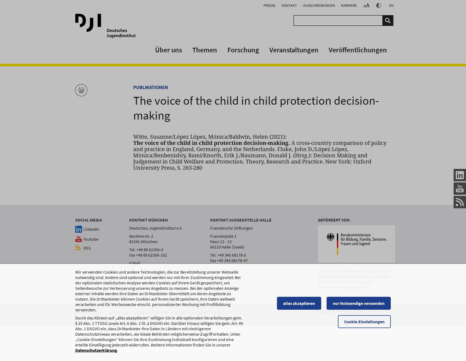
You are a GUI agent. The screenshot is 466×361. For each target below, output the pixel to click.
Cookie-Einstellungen (364, 321)
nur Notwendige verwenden (359, 303)
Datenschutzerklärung (96, 350)
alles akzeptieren (299, 303)
